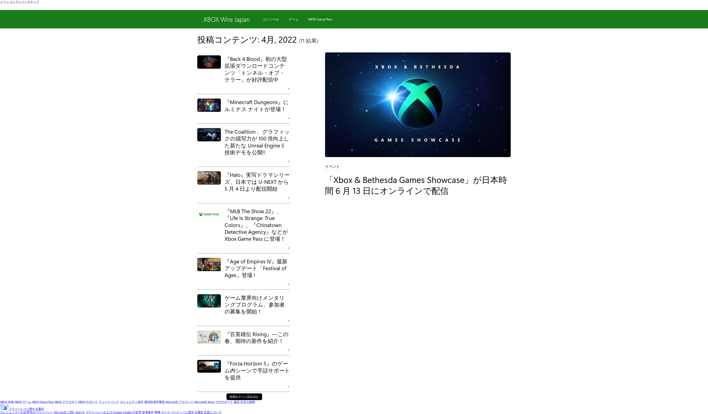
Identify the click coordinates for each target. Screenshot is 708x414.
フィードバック (108, 402)
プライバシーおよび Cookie (104, 412)
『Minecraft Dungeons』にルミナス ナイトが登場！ (257, 105)
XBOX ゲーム (23, 402)
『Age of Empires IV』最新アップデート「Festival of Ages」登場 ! (256, 268)
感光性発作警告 (154, 402)
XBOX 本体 (7, 402)
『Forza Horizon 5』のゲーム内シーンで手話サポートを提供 (257, 370)
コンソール (270, 19)
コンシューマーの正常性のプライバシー (26, 412)
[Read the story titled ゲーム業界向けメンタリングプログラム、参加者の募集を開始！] (209, 307)
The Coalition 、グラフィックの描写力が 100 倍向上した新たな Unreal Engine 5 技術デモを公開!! (257, 141)
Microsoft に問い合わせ (69, 412)
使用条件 (148, 412)
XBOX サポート (88, 402)
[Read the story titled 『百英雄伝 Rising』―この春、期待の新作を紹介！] (209, 340)
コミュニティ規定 (131, 402)
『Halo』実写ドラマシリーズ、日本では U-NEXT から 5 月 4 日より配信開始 (257, 181)
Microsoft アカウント (180, 402)
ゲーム (294, 19)
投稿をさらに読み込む (244, 396)
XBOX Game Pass (320, 19)
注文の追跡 (247, 402)
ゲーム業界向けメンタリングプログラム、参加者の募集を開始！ (255, 304)
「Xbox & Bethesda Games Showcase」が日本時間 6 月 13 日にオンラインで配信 (416, 185)
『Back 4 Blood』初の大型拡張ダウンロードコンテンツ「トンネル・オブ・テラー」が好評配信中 (256, 69)
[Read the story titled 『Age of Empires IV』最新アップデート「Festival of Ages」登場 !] (209, 271)
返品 (237, 402)
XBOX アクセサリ (66, 402)
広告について (213, 412)
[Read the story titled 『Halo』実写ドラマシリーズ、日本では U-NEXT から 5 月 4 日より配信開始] (209, 184)
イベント (332, 167)
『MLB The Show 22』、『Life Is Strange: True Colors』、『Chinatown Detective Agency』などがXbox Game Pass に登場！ (256, 224)
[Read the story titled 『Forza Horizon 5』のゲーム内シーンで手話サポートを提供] (209, 373)
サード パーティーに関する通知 (182, 412)
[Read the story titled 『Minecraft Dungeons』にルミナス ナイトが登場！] (209, 108)
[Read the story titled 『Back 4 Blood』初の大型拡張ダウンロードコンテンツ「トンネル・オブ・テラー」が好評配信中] (209, 71)
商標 (157, 412)
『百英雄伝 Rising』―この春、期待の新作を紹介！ (257, 337)
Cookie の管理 (132, 412)
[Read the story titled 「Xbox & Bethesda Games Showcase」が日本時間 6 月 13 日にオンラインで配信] (418, 105)
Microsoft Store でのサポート (213, 402)
